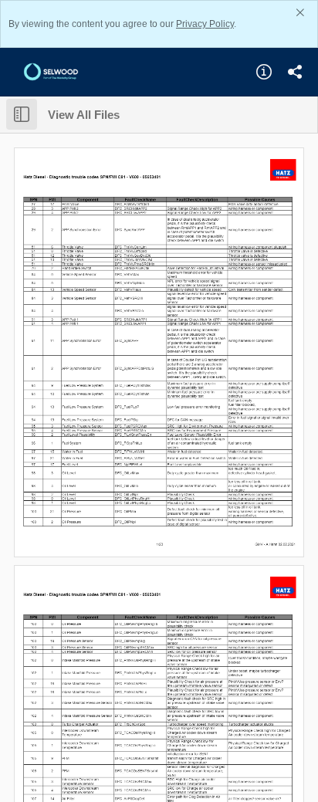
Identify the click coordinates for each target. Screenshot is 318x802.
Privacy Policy (205, 24)
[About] (264, 71)
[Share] (294, 71)
